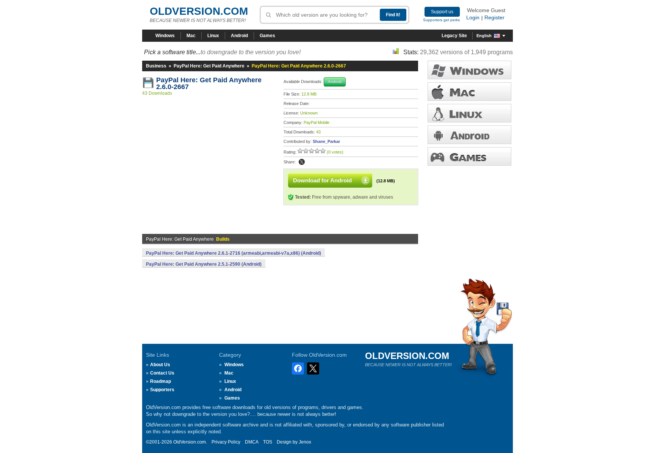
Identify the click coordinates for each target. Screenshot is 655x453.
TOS (267, 442)
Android (239, 35)
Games (267, 35)
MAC (469, 91)
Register (494, 17)
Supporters (162, 389)
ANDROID (469, 134)
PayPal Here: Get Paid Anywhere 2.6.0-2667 (209, 83)
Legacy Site (454, 35)
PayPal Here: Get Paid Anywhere (209, 66)
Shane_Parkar (326, 141)
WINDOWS (469, 70)
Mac (191, 35)
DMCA (252, 442)
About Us (160, 364)
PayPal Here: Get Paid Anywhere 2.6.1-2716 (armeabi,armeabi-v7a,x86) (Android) (233, 253)
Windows (165, 35)
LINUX (469, 113)
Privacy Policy (226, 442)
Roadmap (160, 381)
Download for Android (322, 180)
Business (156, 66)
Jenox (305, 442)
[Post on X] (302, 162)
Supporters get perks (441, 20)
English (484, 35)
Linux (213, 35)
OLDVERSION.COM (199, 11)
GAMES (469, 156)
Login (472, 17)
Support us (442, 11)
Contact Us (162, 373)
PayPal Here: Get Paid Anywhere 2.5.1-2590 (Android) (204, 264)
